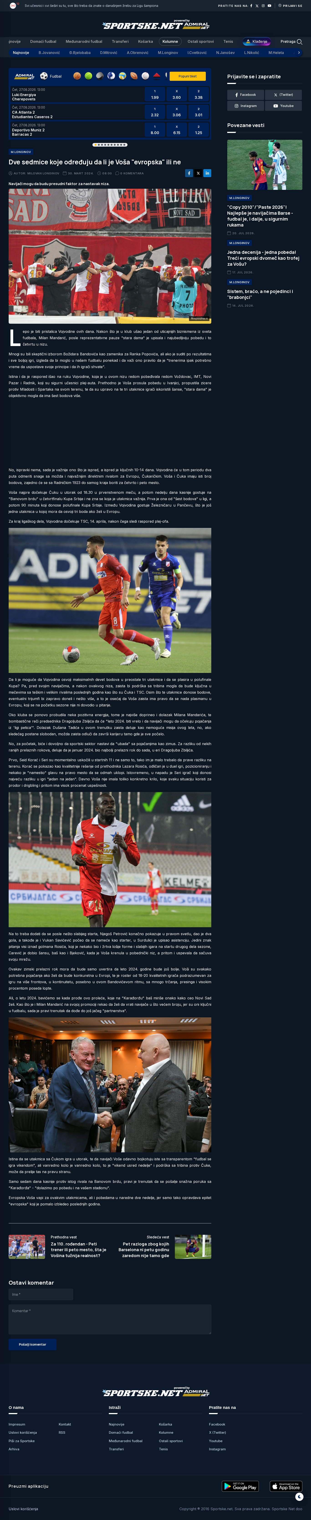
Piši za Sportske (22, 1441)
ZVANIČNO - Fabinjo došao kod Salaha (54, 6)
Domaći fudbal (43, 41)
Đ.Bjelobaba (80, 52)
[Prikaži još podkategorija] (299, 52)
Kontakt (65, 1424)
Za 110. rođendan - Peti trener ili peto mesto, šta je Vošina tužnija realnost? (78, 1249)
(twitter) (286, 95)
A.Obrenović (137, 52)
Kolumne (170, 41)
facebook (248, 95)
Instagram (217, 1449)
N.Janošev (225, 52)
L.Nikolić (251, 52)
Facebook (217, 1424)
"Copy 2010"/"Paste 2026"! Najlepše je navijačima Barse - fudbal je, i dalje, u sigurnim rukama (260, 216)
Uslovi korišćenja (23, 1432)
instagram (249, 106)
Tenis (228, 41)
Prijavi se (292, 6)
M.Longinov (168, 52)
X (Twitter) (217, 1432)
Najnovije (12, 41)
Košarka (145, 41)
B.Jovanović (49, 52)
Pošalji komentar (32, 1344)
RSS (62, 1432)
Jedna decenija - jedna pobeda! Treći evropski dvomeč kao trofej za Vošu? (263, 258)
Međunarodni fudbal (84, 41)
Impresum (17, 1424)
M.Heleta (276, 52)
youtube (287, 106)
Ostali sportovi (201, 41)
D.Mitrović (108, 52)
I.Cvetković (197, 52)
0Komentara (132, 173)
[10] (13, 6)
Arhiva (14, 1449)
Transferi (120, 41)
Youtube (215, 1441)
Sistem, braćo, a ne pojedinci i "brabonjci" (260, 294)
